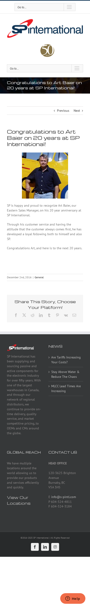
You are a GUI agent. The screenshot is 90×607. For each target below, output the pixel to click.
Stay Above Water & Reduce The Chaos (65, 374)
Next (77, 110)
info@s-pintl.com (63, 497)
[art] (45, 154)
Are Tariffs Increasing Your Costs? (66, 359)
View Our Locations (18, 500)
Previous (63, 110)
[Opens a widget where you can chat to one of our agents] (72, 599)
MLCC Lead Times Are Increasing (66, 388)
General (39, 277)
